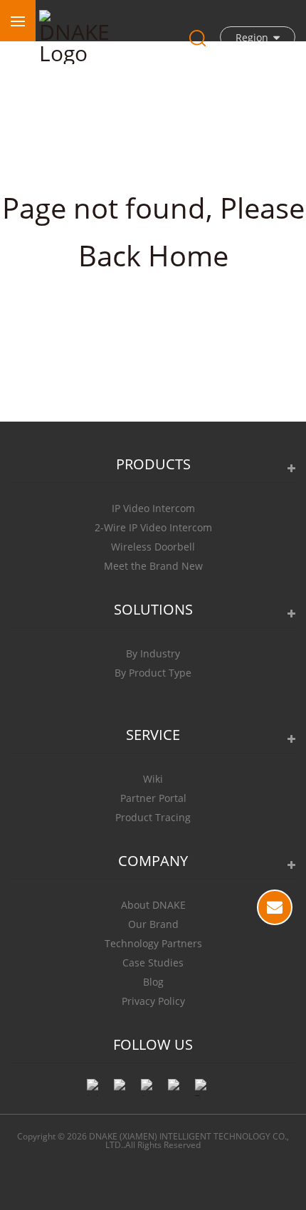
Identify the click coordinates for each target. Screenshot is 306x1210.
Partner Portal (153, 798)
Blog (153, 982)
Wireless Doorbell (153, 546)
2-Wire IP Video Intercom (153, 527)
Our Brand (153, 924)
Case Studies (153, 962)
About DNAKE (153, 905)
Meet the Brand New (153, 566)
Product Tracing (153, 817)
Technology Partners (153, 943)
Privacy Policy (153, 1001)
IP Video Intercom (153, 508)
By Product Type (153, 672)
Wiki (153, 779)
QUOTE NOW (274, 907)
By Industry (153, 653)
